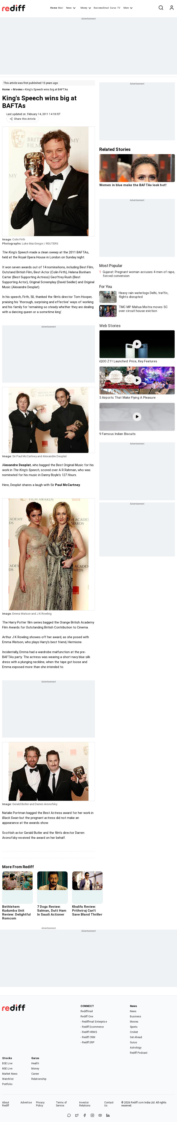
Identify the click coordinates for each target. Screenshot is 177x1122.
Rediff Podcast (138, 1052)
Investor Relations (85, 1104)
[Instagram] (92, 1116)
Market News (9, 1073)
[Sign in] (171, 8)
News (69, 7)
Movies (17, 89)
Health (35, 1063)
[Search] (161, 8)
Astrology (136, 1047)
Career (35, 1073)
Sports (134, 1026)
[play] (137, 344)
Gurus (113, 7)
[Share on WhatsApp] (69, 1116)
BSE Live (7, 1063)
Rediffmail (87, 1011)
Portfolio (7, 1084)
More (126, 7)
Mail (60, 7)
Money (84, 7)
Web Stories (110, 325)
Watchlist (8, 1078)
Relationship (38, 1078)
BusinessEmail (101, 7)
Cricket (134, 1032)
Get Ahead (136, 1037)
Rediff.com (137, 1102)
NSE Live (7, 1068)
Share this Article (25, 118)
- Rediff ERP (87, 1042)
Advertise (26, 1102)
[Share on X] (77, 1116)
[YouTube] (100, 1116)
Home (53, 7)
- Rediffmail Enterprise (94, 1021)
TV (118, 7)
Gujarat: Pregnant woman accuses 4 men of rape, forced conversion (139, 274)
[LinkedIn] (108, 1116)
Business (135, 1016)
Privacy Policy (40, 1104)
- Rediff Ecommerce (92, 1026)
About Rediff (5, 1104)
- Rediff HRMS (89, 1032)
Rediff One (87, 1016)
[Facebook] (84, 1116)
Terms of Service (61, 1104)
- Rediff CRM (88, 1037)
